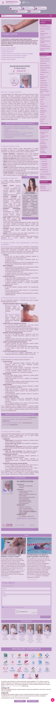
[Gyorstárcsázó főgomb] (53, 700)
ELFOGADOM (20, 701)
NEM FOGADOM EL (32, 701)
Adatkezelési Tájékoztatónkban (13, 686)
